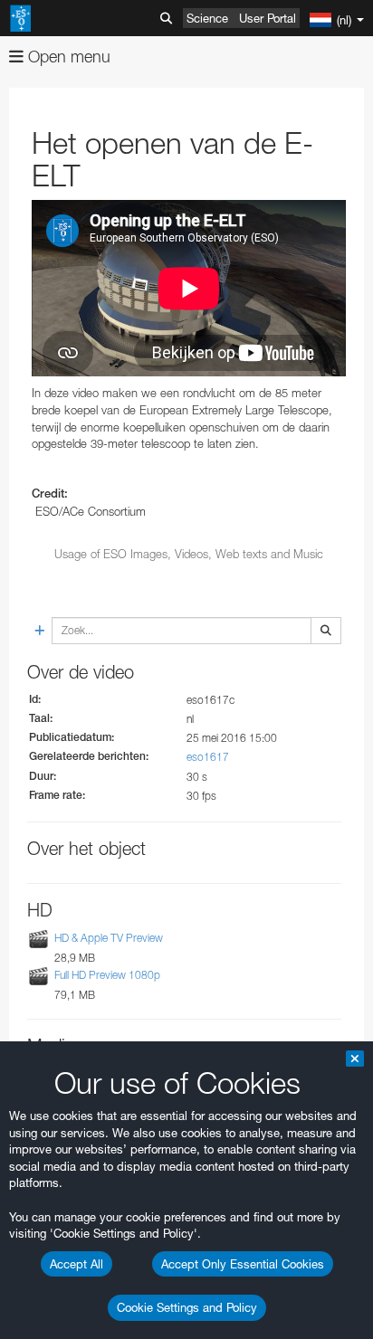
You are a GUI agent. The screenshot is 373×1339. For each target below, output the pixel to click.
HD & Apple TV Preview (108, 938)
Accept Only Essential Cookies (242, 1264)
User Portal (267, 18)
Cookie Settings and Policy (187, 1307)
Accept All (76, 1264)
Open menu (67, 56)
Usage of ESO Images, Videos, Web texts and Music (188, 553)
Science (207, 18)
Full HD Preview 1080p (107, 975)
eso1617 (207, 757)
